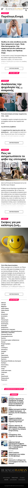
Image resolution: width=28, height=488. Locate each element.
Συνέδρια (3, 363)
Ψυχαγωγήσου (5, 378)
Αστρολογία (4, 314)
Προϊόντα (3, 359)
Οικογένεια (4, 349)
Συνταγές (3, 366)
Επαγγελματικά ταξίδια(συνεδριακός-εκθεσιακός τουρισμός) (11, 332)
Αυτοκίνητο (4, 316)
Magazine (3, 306)
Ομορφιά (3, 351)
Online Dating (5, 308)
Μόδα (2, 345)
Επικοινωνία (22, 479)
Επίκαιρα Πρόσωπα (6, 334)
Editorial (3, 302)
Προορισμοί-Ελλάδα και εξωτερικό (11, 361)
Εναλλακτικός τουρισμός (8, 329)
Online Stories (5, 310)
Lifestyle (3, 304)
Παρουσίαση (4, 355)
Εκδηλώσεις (4, 327)
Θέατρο (3, 342)
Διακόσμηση (4, 323)
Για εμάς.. (22, 477)
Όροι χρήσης (6, 477)
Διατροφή (4, 325)
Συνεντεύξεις (4, 365)
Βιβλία (3, 318)
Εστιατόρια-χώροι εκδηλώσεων (10, 340)
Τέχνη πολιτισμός (6, 370)
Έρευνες (3, 338)
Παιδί (2, 353)
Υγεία (2, 374)
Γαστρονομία (4, 320)
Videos (3, 312)
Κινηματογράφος (5, 344)
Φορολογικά (4, 376)
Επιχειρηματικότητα (7, 336)
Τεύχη (3, 368)
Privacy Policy (15, 477)
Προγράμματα (5, 357)
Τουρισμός (4, 372)
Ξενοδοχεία (4, 347)
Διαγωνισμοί (4, 322)
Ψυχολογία (4, 380)
